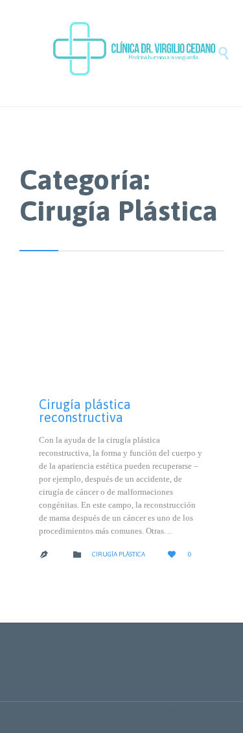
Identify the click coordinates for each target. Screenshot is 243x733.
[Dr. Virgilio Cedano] (134, 53)
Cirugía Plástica (118, 554)
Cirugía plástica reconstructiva (85, 411)
